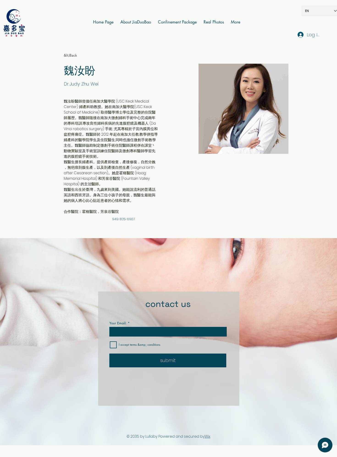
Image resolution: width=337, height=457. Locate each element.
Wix (207, 436)
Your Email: (118, 323)
